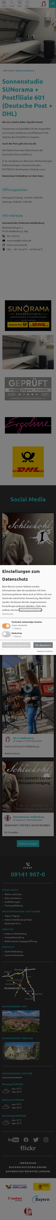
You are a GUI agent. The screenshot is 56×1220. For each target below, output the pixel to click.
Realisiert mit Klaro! (45, 651)
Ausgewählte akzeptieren (16, 645)
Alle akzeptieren (43, 645)
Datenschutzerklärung (30, 609)
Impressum (7, 613)
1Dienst (16, 628)
